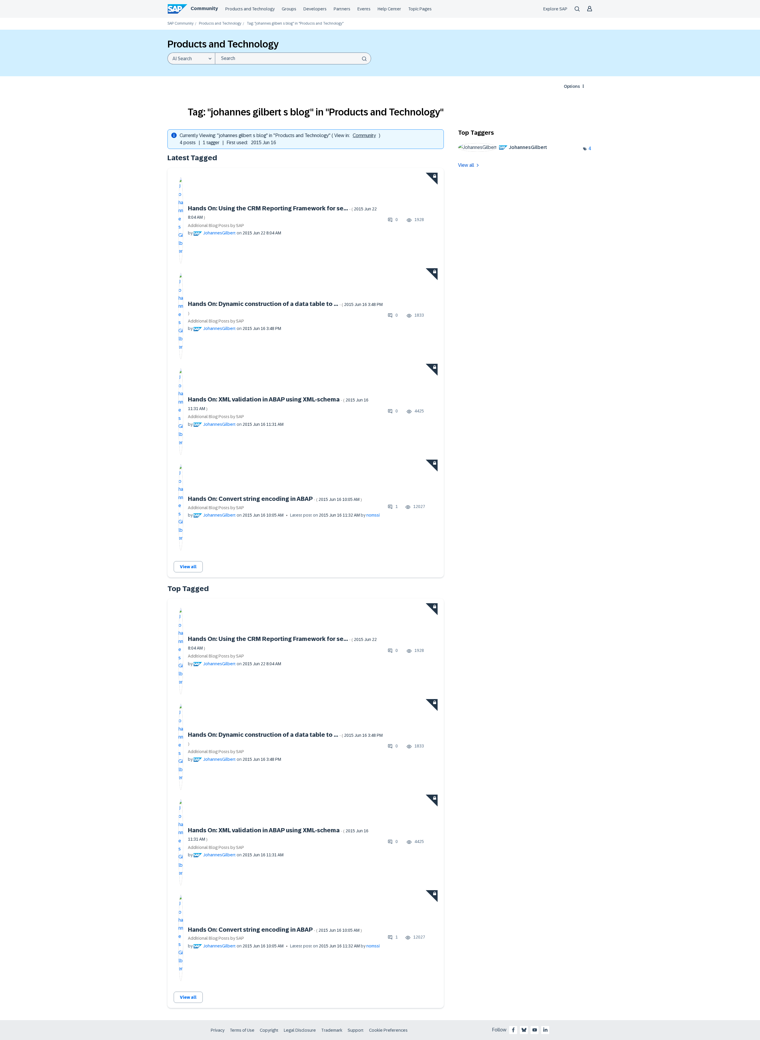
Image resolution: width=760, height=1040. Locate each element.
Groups (289, 9)
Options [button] (572, 86)
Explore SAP (555, 9)
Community (204, 8)
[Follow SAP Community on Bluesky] (524, 1030)
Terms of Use (242, 1030)
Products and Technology (250, 9)
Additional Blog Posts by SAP (216, 225)
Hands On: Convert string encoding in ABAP (275, 499)
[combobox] (293, 58)
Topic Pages (420, 9)
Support (356, 1030)
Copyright (269, 1030)
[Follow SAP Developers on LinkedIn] (545, 1030)
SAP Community (180, 24)
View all (188, 566)
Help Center (389, 9)
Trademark (331, 1030)
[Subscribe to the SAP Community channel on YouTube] (534, 1030)
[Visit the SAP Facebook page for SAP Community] (513, 1030)
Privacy (217, 1030)
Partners (342, 9)
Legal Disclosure (300, 1030)
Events (363, 9)
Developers (315, 9)
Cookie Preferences (388, 1030)
